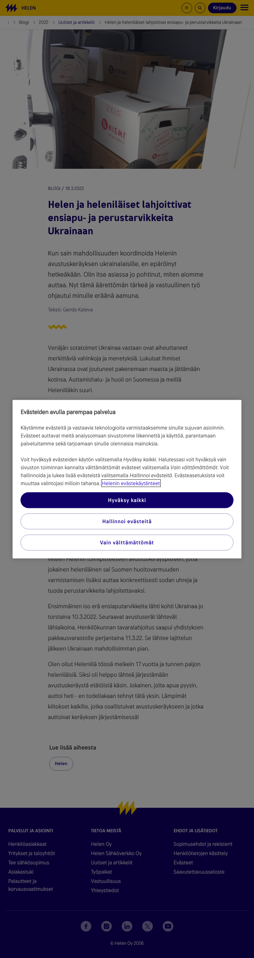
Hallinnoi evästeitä (126, 521)
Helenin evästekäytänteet (131, 483)
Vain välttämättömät (127, 542)
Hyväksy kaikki (127, 500)
